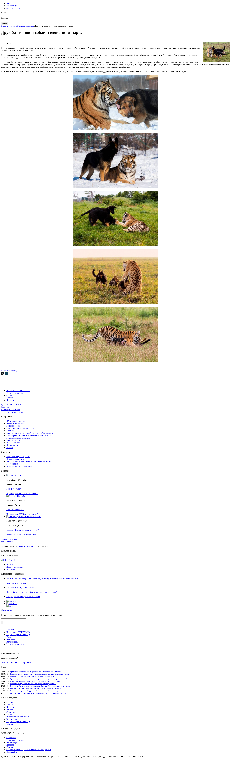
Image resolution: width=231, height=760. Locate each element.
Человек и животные (16, 459)
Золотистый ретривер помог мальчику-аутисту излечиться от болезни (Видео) (42, 578)
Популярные (12, 569)
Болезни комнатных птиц (18, 438)
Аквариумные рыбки (10, 409)
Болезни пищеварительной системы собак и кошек (29, 433)
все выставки (7, 542)
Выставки (11, 639)
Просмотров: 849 (14, 493)
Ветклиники (12, 445)
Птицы (9, 709)
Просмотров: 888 (14, 514)
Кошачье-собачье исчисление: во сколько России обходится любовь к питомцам (40, 686)
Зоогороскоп (12, 464)
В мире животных (25, 26)
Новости (13, 26)
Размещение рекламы (16, 740)
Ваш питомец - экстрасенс (18, 456)
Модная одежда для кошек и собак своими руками (29, 461)
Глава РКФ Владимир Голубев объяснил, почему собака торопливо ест (36, 681)
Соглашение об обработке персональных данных (28, 749)
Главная (4, 26)
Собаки (9, 395)
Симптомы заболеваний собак (20, 428)
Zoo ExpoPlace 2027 (15, 509)
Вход (8, 3)
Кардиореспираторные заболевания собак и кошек (29, 435)
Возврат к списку (9, 371)
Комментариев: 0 (30, 493)
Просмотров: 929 (14, 535)
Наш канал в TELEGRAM (18, 390)
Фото (8, 637)
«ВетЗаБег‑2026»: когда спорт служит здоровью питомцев (32, 676)
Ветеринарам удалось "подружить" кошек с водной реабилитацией (35, 691)
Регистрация (12, 6)
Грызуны (5, 407)
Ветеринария (12, 642)
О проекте (11, 737)
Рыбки (9, 714)
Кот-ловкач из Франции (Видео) (21, 587)
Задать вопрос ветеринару (18, 634)
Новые (9, 564)
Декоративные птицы (11, 405)
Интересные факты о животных (21, 466)
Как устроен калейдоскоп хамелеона (23, 596)
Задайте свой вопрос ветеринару (16, 662)
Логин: (4, 13)
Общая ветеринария (15, 421)
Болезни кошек (13, 431)
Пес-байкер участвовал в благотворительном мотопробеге (33, 592)
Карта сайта (11, 752)
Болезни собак (13, 426)
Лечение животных (15, 423)
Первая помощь (13, 443)
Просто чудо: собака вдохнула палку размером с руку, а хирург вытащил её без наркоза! (43, 679)
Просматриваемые (14, 567)
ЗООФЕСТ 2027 (13, 489)
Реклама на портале (15, 393)
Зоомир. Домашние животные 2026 (22, 530)
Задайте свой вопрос (27, 546)
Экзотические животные (12, 412)
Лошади (10, 400)
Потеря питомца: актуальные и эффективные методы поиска (33, 684)
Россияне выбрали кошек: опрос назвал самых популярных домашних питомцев (40, 674)
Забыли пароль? (13, 8)
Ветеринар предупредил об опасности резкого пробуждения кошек (35, 688)
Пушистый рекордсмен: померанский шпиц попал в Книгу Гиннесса (35, 672)
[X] (2, 373)
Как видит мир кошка (16, 583)
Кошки (9, 398)
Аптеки (9, 447)
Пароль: (4, 18)
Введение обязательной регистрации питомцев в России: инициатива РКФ (38, 693)
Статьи (9, 724)
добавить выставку (9, 539)
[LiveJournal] (6, 373)
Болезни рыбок (13, 440)
